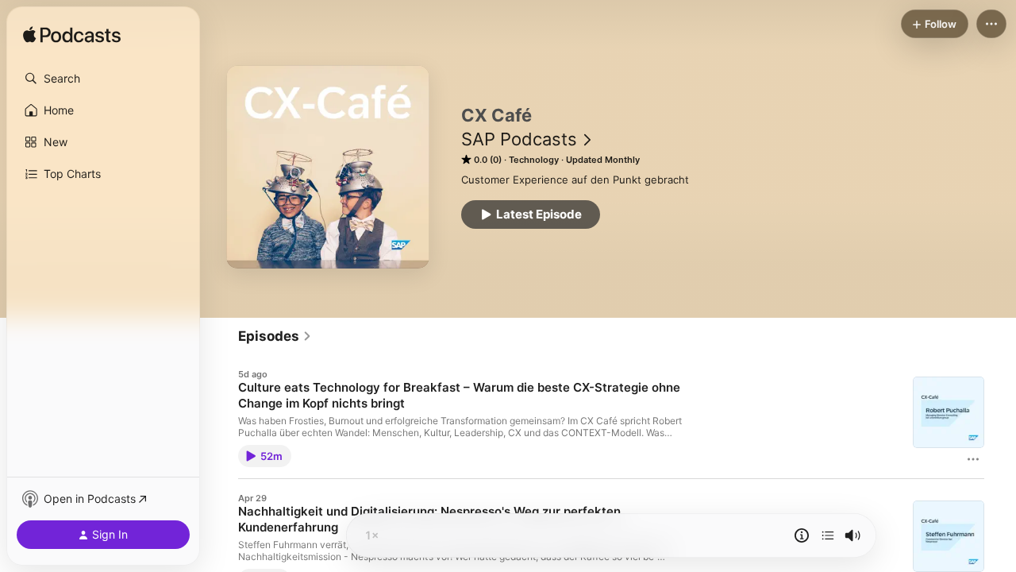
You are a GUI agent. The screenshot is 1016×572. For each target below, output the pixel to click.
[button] (103, 78)
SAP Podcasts (519, 139)
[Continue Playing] (827, 535)
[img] (72, 36)
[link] (275, 336)
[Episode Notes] (801, 535)
